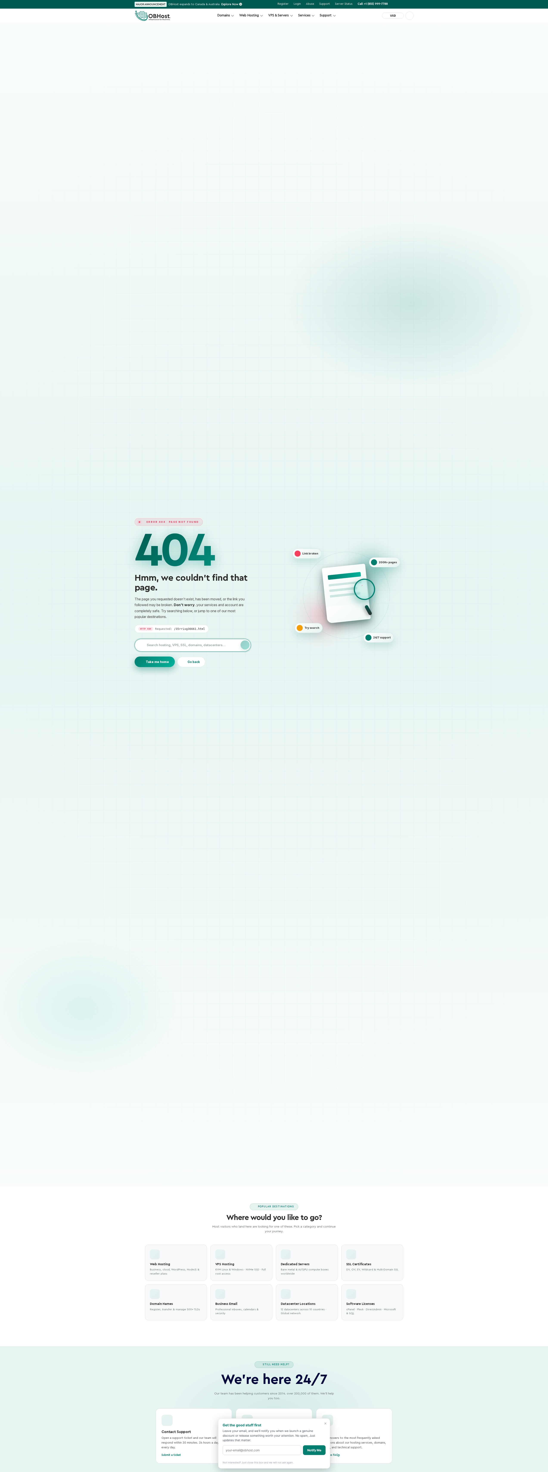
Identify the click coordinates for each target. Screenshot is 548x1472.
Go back (194, 662)
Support (326, 15)
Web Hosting (249, 15)
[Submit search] (245, 644)
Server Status (343, 3)
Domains (223, 15)
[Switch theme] (409, 16)
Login (297, 3)
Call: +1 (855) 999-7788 (373, 3)
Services (304, 15)
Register (283, 3)
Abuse (310, 3)
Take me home (157, 662)
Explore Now (230, 4)
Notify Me (314, 1450)
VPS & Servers (278, 15)
